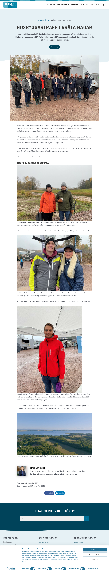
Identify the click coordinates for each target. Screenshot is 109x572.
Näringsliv (62, 4)
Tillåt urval (94, 554)
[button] (103, 4)
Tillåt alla (95, 549)
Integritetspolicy (44, 542)
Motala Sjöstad (78, 542)
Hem (40, 20)
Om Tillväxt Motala (88, 4)
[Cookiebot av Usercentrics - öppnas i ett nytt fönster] (11, 568)
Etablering (50, 4)
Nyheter (74, 4)
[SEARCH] (86, 518)
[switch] (49, 568)
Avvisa (95, 559)
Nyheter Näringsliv (54, 47)
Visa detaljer (92, 568)
